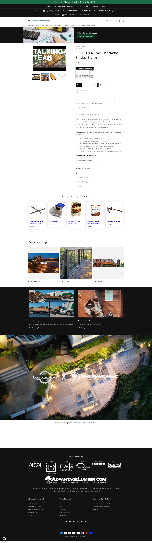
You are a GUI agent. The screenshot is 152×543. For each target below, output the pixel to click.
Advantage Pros (97, 509)
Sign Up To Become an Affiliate (101, 506)
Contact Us (63, 503)
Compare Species (32, 503)
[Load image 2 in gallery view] (54, 77)
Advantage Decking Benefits (35, 509)
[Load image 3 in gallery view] (63, 77)
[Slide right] (69, 77)
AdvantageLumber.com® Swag (101, 503)
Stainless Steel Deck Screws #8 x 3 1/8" (36, 222)
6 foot (94, 84)
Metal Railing (65, 281)
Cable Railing (97, 281)
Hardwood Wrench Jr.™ (114, 221)
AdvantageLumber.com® (41, 488)
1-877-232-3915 (109, 20)
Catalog (30, 515)
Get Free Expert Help (85, 36)
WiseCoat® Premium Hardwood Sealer (93, 222)
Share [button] (79, 186)
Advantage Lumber (73, 536)
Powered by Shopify (82, 536)
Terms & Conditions (65, 512)
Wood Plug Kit (53, 221)
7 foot (102, 84)
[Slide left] (29, 77)
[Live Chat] (4, 539)
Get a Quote (82, 107)
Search (62, 506)
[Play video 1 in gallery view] (36, 77)
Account (62, 509)
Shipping (78, 65)
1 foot (79, 84)
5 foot (86, 84)
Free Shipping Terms (35, 328)
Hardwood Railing (34, 281)
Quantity (78, 89)
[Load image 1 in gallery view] (45, 77)
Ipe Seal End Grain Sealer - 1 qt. (74, 222)
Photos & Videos (32, 512)
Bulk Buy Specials (83, 328)
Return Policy (64, 515)
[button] (33, 25)
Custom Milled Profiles (34, 506)
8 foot (109, 84)
